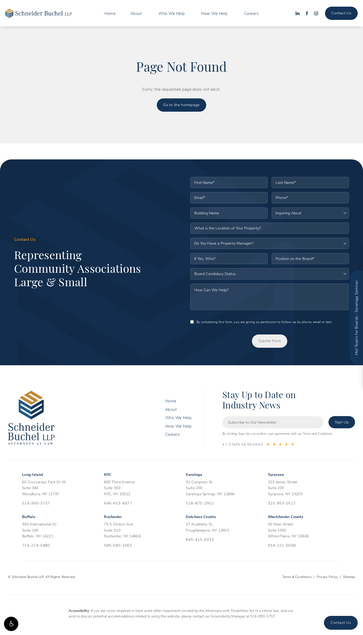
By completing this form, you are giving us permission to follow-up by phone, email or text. (264, 322)
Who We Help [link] (171, 13)
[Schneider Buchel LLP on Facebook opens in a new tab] (306, 13)
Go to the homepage (181, 104)
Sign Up (342, 421)
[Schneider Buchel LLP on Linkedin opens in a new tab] (297, 13)
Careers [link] (251, 13)
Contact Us (341, 12)
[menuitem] (110, 13)
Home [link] (110, 13)
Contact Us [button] (341, 622)
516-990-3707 (262, 616)
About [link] (136, 13)
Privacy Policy (327, 577)
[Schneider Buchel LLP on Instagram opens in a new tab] (316, 13)
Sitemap (349, 577)
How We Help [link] (214, 13)
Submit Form (269, 340)
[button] (11, 624)
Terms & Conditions (297, 577)
